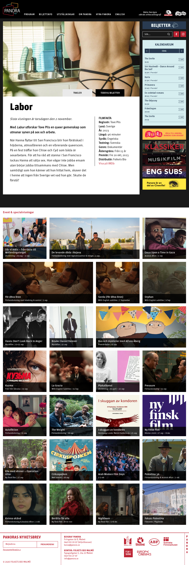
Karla (147, 77)
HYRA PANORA (103, 14)
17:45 (147, 88)
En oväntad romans (154, 92)
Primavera (150, 84)
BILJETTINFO (45, 14)
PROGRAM (29, 14)
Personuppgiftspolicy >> (12, 550)
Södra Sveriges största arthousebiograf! (150, 13)
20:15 (147, 120)
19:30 (147, 104)
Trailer (77, 92)
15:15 (147, 62)
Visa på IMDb (107, 163)
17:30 (147, 80)
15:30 (147, 73)
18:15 (147, 96)
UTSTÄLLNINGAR (66, 14)
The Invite (150, 58)
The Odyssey (151, 100)
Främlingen (150, 108)
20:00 (147, 112)
